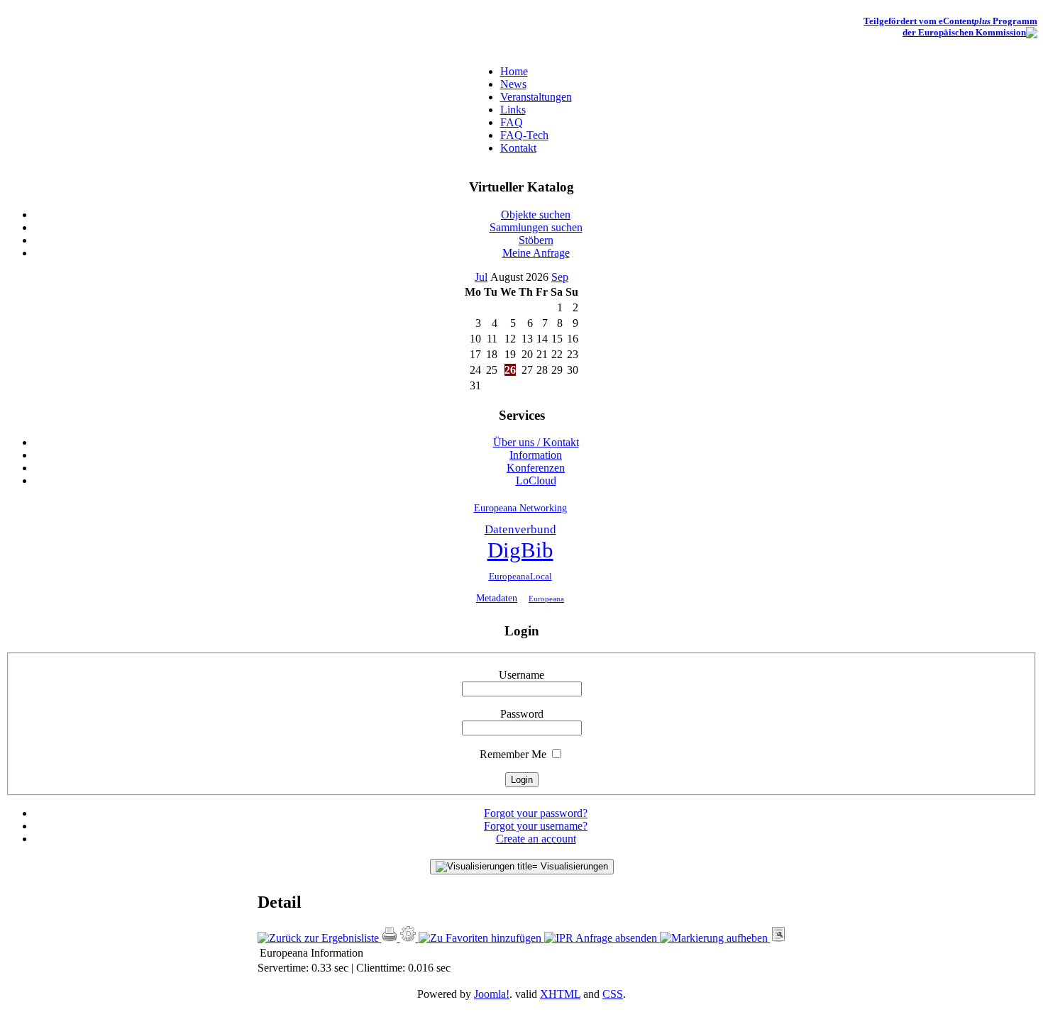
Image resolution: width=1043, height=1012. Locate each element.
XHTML (560, 994)
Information (337, 953)
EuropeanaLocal (520, 577)
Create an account (536, 839)
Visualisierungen (573, 866)
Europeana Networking (520, 507)
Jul (481, 277)
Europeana (546, 598)
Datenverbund (520, 529)
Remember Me (513, 754)
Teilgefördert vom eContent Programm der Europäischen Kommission (950, 27)
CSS (612, 994)
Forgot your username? (535, 826)
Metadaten (496, 598)
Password (521, 714)
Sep (559, 277)
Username (521, 675)
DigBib (520, 550)
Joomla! (491, 994)
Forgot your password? (535, 813)
